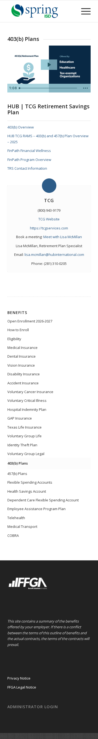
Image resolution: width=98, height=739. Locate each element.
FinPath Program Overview (29, 159)
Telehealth (16, 517)
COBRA (13, 535)
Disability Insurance (23, 374)
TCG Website (49, 219)
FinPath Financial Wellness (29, 150)
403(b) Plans (17, 463)
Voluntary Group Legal (25, 453)
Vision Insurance (21, 365)
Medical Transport (22, 526)
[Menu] (83, 11)
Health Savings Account (26, 491)
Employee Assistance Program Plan (36, 508)
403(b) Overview (20, 127)
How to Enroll (18, 329)
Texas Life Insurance (24, 427)
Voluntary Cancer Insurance (30, 391)
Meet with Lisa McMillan (62, 236)
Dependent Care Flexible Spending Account (43, 500)
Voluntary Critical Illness (27, 400)
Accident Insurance (23, 383)
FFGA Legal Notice (21, 687)
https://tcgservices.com (49, 228)
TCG (49, 201)
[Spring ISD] (40, 11)
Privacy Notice (18, 678)
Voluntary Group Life (24, 435)
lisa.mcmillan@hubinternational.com (54, 254)
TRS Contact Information (27, 168)
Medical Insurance (22, 347)
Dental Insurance (21, 356)
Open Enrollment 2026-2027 (29, 321)
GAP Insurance (19, 418)
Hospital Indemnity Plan (26, 409)
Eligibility (14, 338)
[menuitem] (83, 11)
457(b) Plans (17, 473)
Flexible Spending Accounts (29, 482)
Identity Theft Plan (22, 444)
